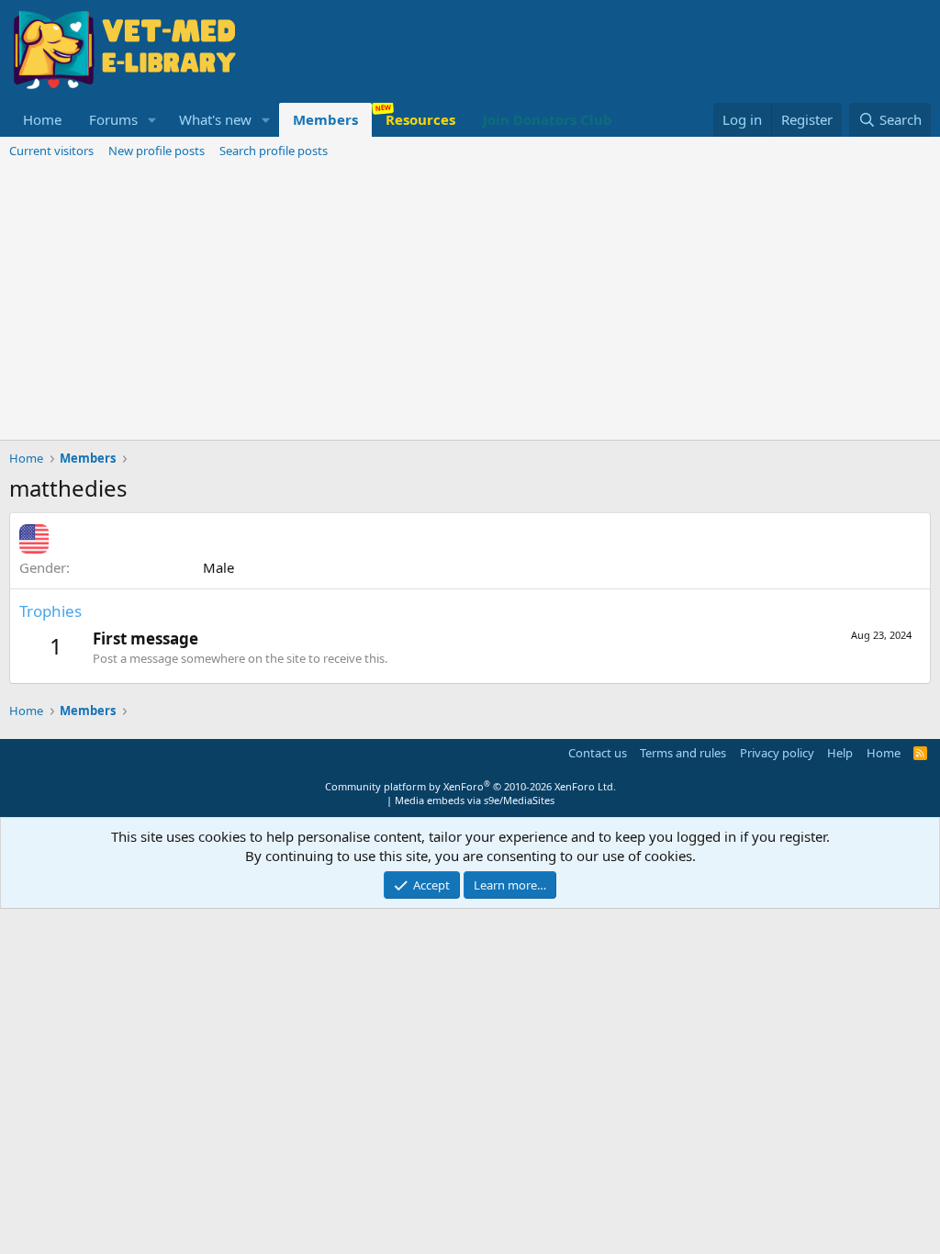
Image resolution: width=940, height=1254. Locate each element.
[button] (152, 120)
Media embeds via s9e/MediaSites (474, 800)
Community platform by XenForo (470, 786)
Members (325, 119)
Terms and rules (683, 753)
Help (840, 753)
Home (42, 119)
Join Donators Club (547, 119)
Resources (420, 119)
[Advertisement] (470, 302)
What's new (215, 119)
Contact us (597, 753)
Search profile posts (273, 150)
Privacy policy (777, 753)
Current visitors (51, 150)
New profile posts (156, 150)
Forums (113, 119)
